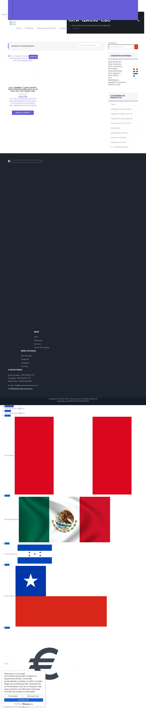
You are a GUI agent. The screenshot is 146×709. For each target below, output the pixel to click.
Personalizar (13, 696)
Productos (18, 9)
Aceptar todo (23, 700)
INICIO (17, 7)
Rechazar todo (33, 696)
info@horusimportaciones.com (28, 3)
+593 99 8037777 (23, 1)
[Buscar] (136, 46)
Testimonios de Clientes (23, 11)
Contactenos (19, 14)
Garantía (17, 16)
